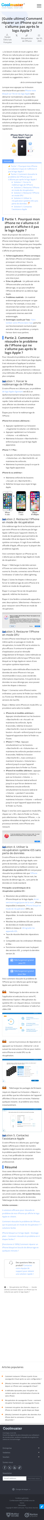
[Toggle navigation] (39, 6)
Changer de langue (22, 1489)
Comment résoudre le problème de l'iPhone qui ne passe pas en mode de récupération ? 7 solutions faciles (21, 1224)
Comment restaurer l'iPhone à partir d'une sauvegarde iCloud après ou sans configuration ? (23, 1377)
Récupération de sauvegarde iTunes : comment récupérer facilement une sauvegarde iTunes (23, 1401)
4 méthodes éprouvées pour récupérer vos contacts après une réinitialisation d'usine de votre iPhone (22, 1393)
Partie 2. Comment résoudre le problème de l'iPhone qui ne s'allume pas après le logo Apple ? (22, 177)
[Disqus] (23, 1330)
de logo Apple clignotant (12, 391)
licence (22, 1503)
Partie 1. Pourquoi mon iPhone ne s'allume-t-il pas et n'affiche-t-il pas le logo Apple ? (22, 169)
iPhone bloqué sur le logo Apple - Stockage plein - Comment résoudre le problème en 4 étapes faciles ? (20, 1236)
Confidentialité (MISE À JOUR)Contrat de (22, 1500)
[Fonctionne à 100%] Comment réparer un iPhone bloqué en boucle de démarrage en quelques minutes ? (20, 1247)
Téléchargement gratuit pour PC (23, 961)
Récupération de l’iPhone (27, 39)
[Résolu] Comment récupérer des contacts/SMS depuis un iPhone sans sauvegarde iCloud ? (23, 1384)
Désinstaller (22, 1505)
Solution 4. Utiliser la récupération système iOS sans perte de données (25, 201)
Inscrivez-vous (34, 1478)
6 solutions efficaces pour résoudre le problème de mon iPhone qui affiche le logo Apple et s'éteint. (20, 1213)
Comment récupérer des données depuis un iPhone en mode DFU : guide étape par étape (22, 1408)
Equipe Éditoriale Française (7, 40)
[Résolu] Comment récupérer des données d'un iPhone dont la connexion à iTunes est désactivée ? (23, 1417)
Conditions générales (22, 1498)
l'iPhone (33, 873)
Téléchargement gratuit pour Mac (23, 972)
